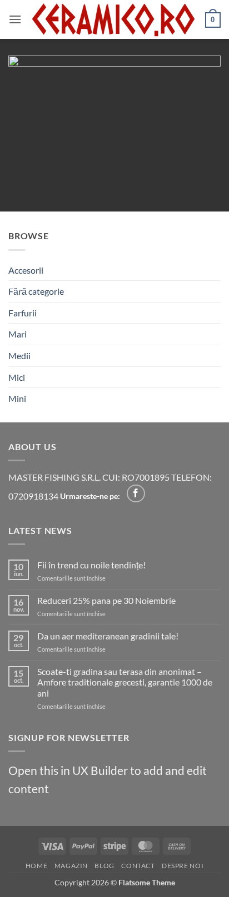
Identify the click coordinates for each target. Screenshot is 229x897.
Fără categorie (36, 291)
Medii (19, 355)
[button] (15, 19)
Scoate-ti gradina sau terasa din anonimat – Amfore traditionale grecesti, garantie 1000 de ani (124, 682)
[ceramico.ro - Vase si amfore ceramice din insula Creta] (113, 19)
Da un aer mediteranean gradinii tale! (107, 636)
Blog (104, 865)
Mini (17, 398)
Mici (16, 377)
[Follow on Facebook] (136, 494)
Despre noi (182, 865)
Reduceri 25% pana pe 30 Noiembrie (106, 600)
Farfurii (22, 313)
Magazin (71, 865)
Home (36, 865)
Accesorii (25, 270)
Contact (138, 865)
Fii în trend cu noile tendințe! (91, 565)
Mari (17, 334)
